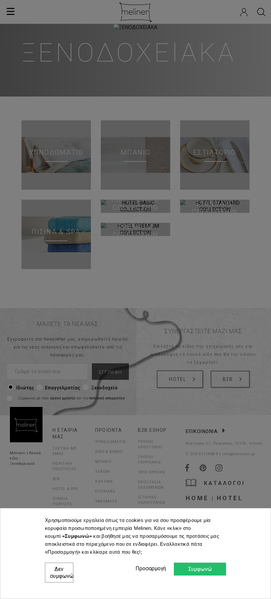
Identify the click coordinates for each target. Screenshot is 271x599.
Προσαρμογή (150, 568)
